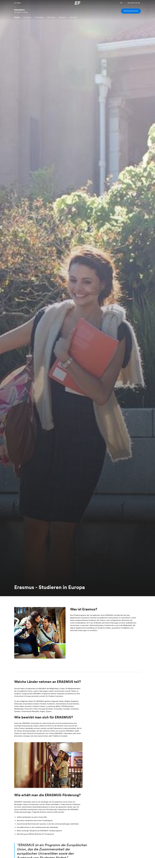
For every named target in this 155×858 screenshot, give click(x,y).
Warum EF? (73, 17)
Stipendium (62, 17)
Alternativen (51, 17)
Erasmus (19, 10)
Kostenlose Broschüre (131, 11)
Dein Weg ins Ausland (20, 12)
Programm (26, 17)
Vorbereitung (39, 17)
